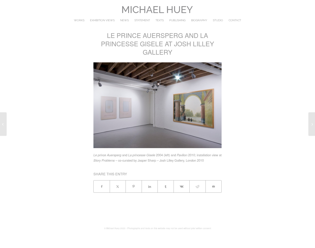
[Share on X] (118, 186)
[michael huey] (157, 9)
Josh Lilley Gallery (171, 160)
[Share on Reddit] (198, 186)
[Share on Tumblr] (166, 186)
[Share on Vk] (182, 186)
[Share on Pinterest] (134, 186)
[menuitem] (79, 20)
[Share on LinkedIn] (150, 186)
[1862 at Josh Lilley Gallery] (3, 124)
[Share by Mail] (214, 186)
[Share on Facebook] (102, 186)
